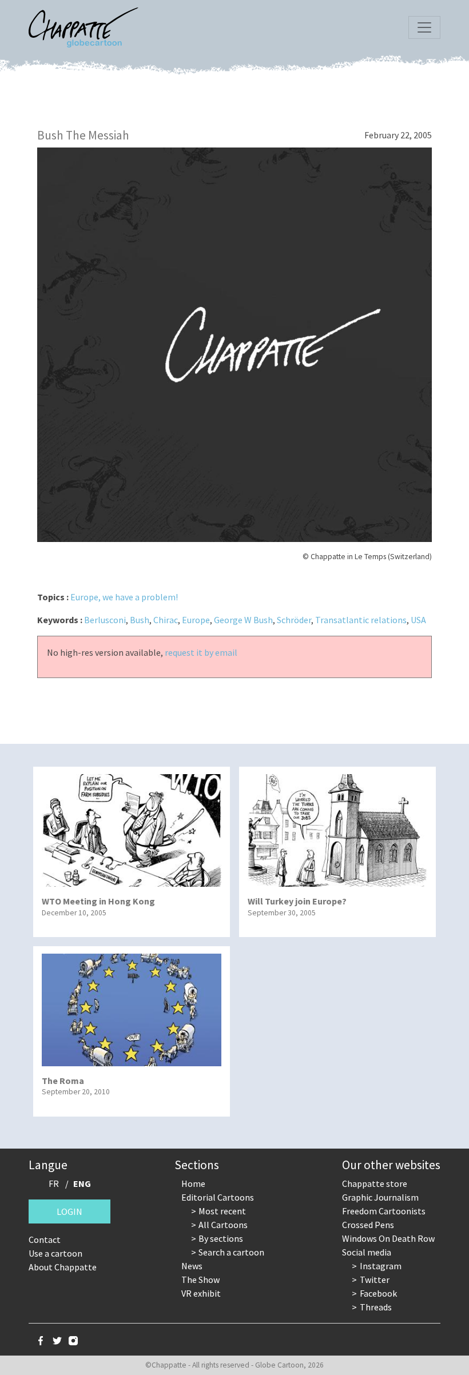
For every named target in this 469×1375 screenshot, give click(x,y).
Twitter (374, 1279)
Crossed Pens (368, 1224)
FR (54, 1183)
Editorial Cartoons (217, 1197)
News (191, 1266)
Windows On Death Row (388, 1238)
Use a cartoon (55, 1253)
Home (193, 1183)
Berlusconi (105, 619)
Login (69, 1211)
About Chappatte (63, 1267)
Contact (45, 1239)
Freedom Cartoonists (384, 1211)
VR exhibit (201, 1293)
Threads (376, 1307)
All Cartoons (223, 1224)
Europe (196, 619)
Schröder (294, 619)
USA (418, 619)
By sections (220, 1238)
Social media (366, 1252)
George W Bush (243, 619)
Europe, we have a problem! (124, 597)
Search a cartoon (231, 1252)
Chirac (165, 619)
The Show (200, 1279)
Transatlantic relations (361, 619)
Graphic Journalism (380, 1197)
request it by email (201, 652)
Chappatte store (374, 1183)
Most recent (222, 1211)
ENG (82, 1183)
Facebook (378, 1293)
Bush (139, 619)
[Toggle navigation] (424, 27)
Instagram (381, 1266)
